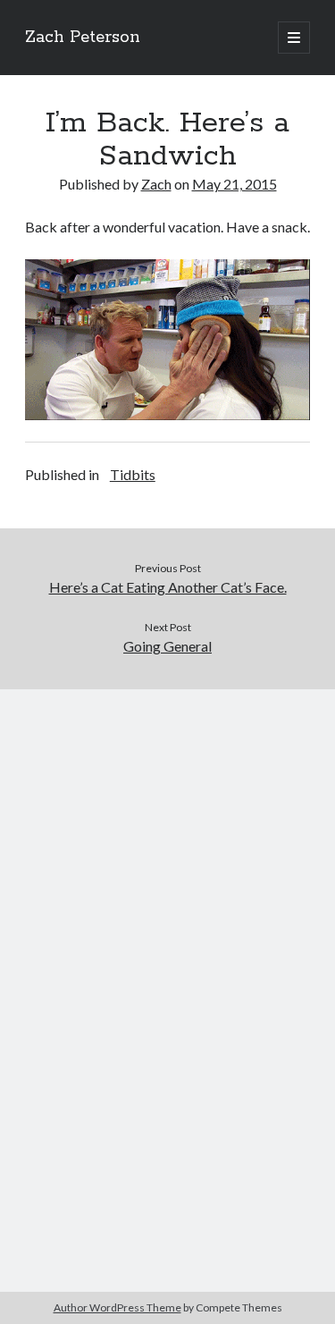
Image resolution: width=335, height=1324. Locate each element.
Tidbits (132, 474)
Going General (167, 645)
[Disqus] (167, 912)
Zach (156, 183)
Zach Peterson (82, 37)
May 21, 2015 (234, 183)
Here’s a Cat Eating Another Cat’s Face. (168, 586)
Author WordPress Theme (117, 1307)
